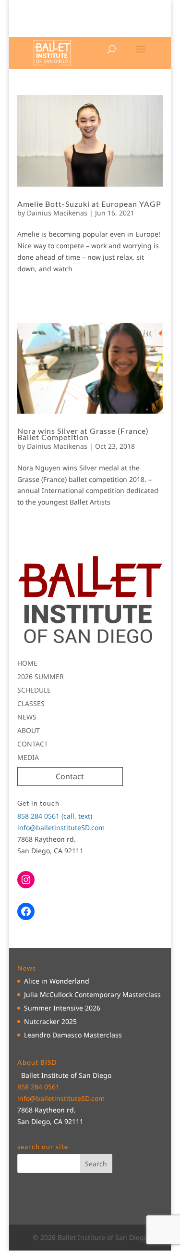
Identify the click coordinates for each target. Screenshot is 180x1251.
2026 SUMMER (40, 676)
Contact (70, 776)
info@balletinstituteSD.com (61, 827)
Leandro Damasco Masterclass (73, 1034)
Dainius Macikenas (57, 212)
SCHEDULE (34, 690)
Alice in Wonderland (56, 981)
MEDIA (28, 757)
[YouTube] (94, 31)
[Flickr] (108, 31)
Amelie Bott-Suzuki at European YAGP (89, 203)
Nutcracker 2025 (50, 1021)
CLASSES (31, 703)
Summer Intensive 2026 (62, 1007)
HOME (27, 663)
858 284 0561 (38, 1086)
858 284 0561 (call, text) (54, 816)
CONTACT (32, 743)
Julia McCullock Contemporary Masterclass (92, 994)
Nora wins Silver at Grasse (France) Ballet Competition (83, 434)
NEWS (26, 716)
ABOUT (28, 730)
